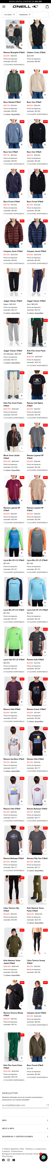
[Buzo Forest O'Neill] (37, 1047)
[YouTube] (14, 1160)
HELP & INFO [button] (8, 1128)
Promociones (17, 1151)
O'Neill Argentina (11, 1149)
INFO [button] (4, 1120)
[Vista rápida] (21, 45)
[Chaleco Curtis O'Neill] (37, 34)
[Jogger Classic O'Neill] (13, 283)
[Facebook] (3, 1160)
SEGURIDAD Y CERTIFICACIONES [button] (17, 1137)
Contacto (6, 1151)
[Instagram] (8, 1160)
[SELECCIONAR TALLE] (45, 45)
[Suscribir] (46, 1105)
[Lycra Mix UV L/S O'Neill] (13, 542)
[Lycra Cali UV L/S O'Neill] (37, 591)
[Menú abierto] (6, 6)
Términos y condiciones (35, 1149)
